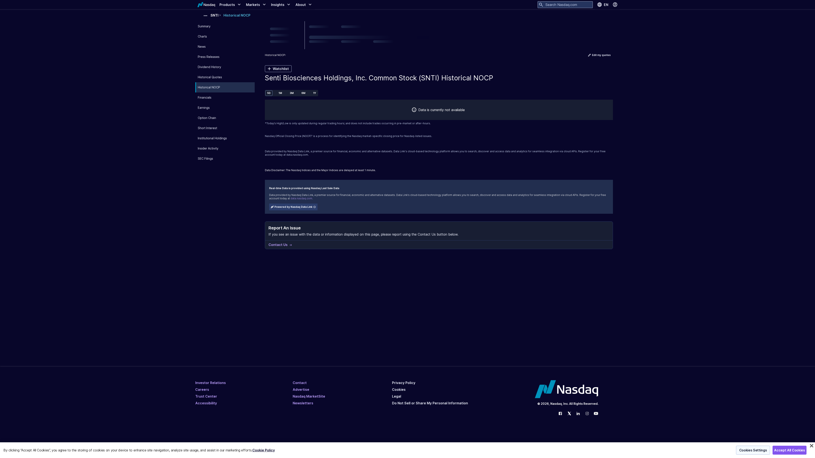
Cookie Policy (263, 450)
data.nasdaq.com (297, 154)
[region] (407, 450)
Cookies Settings (753, 450)
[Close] (811, 445)
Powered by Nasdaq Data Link (293, 206)
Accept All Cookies (789, 450)
